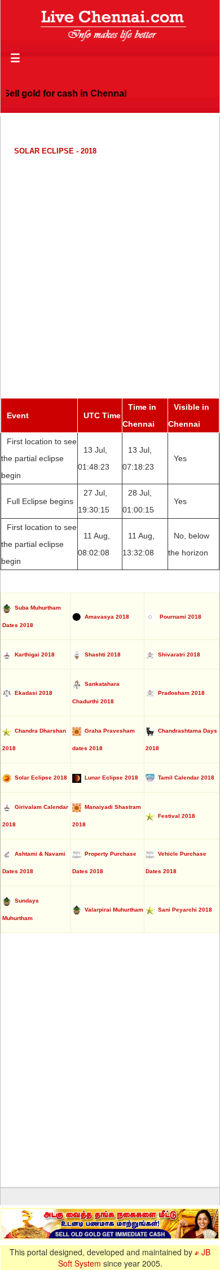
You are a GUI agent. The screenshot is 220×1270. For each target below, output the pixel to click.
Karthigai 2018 (33, 654)
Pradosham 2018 (180, 693)
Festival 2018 (175, 816)
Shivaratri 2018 (177, 654)
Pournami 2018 (178, 617)
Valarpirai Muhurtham (112, 909)
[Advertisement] (110, 277)
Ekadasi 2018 (31, 693)
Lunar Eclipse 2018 (109, 777)
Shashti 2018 (101, 654)
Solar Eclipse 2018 (39, 777)
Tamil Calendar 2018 (184, 777)
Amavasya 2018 (105, 617)
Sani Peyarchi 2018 (183, 909)
